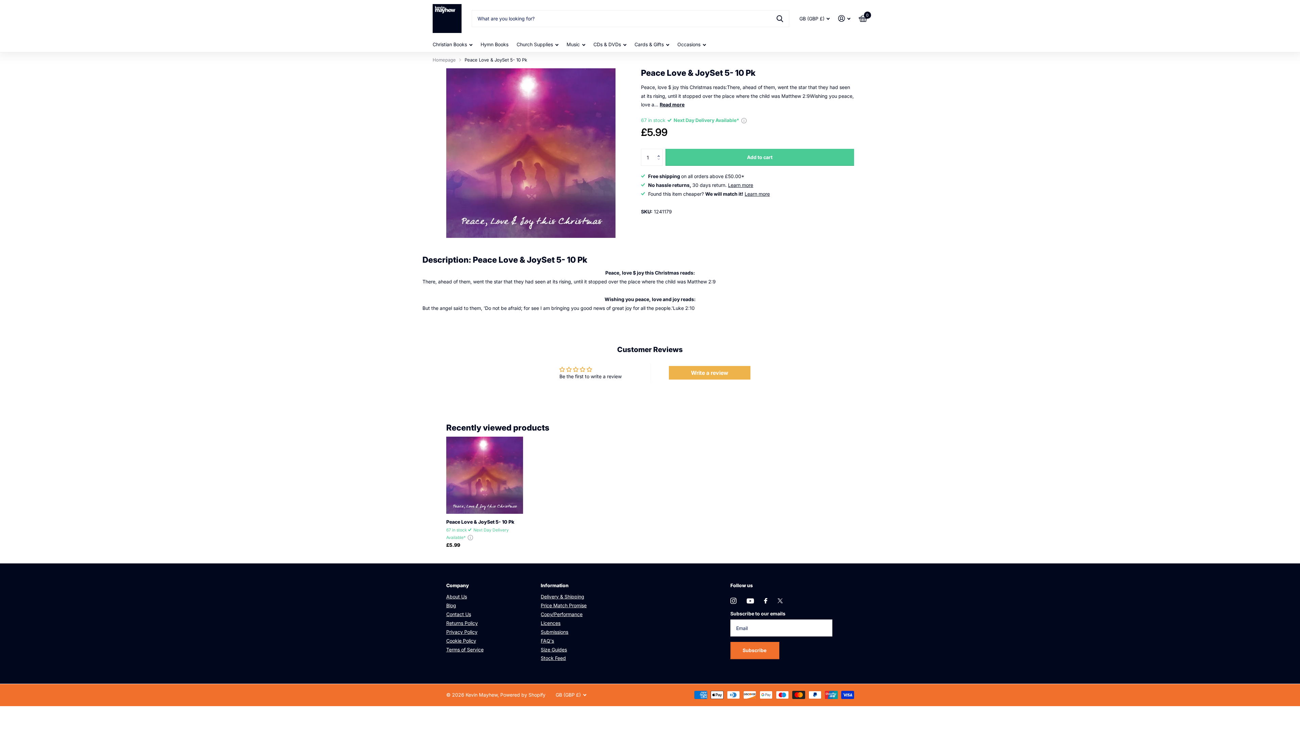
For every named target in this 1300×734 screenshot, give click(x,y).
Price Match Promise (564, 605)
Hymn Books (494, 44)
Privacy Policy (462, 632)
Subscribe (755, 650)
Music (573, 44)
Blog (451, 605)
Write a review (709, 372)
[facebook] (765, 601)
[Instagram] (733, 601)
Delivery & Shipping (562, 596)
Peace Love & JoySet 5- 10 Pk (480, 522)
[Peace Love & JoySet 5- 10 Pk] (484, 475)
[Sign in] (844, 18)
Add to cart (760, 157)
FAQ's (547, 641)
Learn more (740, 185)
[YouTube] (750, 601)
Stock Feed (553, 658)
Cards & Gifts (649, 44)
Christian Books (450, 44)
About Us (456, 596)
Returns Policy (462, 623)
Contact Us (458, 614)
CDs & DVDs (607, 44)
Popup (744, 120)
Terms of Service (465, 649)
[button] (660, 151)
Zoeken (779, 18)
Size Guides (554, 649)
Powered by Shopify (522, 695)
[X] (780, 600)
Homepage (444, 60)
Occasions (688, 44)
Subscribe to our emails (757, 613)
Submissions (554, 632)
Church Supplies (535, 44)
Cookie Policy (461, 641)
